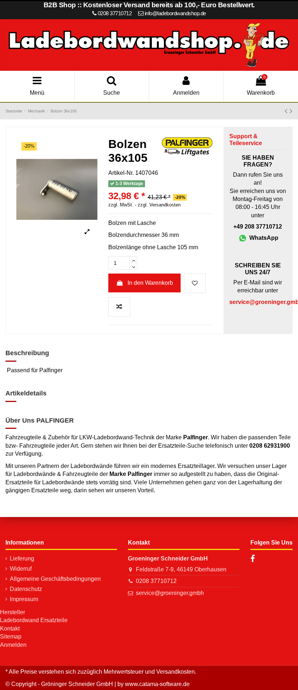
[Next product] (291, 111)
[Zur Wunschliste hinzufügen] (195, 283)
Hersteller (12, 612)
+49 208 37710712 (257, 226)
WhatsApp (263, 238)
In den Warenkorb (150, 283)
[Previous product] (287, 111)
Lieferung (22, 558)
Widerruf (21, 569)
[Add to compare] (119, 307)
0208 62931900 (269, 446)
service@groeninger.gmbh (170, 593)
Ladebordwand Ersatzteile (34, 620)
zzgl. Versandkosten (159, 205)
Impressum (24, 599)
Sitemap (10, 636)
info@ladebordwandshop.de (175, 13)
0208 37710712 (156, 581)
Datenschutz (26, 589)
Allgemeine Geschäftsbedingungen (55, 579)
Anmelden (13, 645)
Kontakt (10, 628)
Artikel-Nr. (121, 173)
